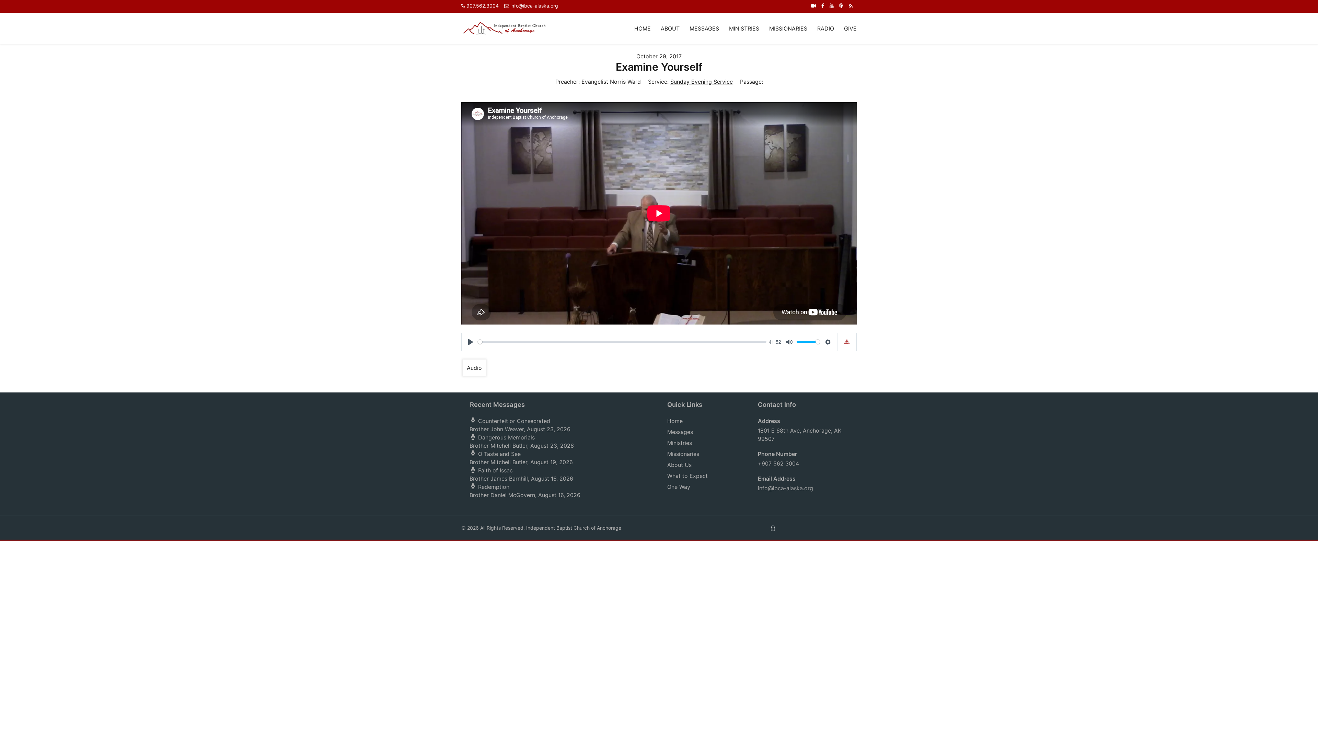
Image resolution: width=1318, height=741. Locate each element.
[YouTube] (832, 5)
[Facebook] (822, 5)
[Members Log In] (773, 528)
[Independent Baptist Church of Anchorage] (504, 27)
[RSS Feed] (851, 5)
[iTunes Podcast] (841, 5)
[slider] (622, 342)
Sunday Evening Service (701, 81)
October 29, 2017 (659, 56)
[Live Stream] (813, 5)
